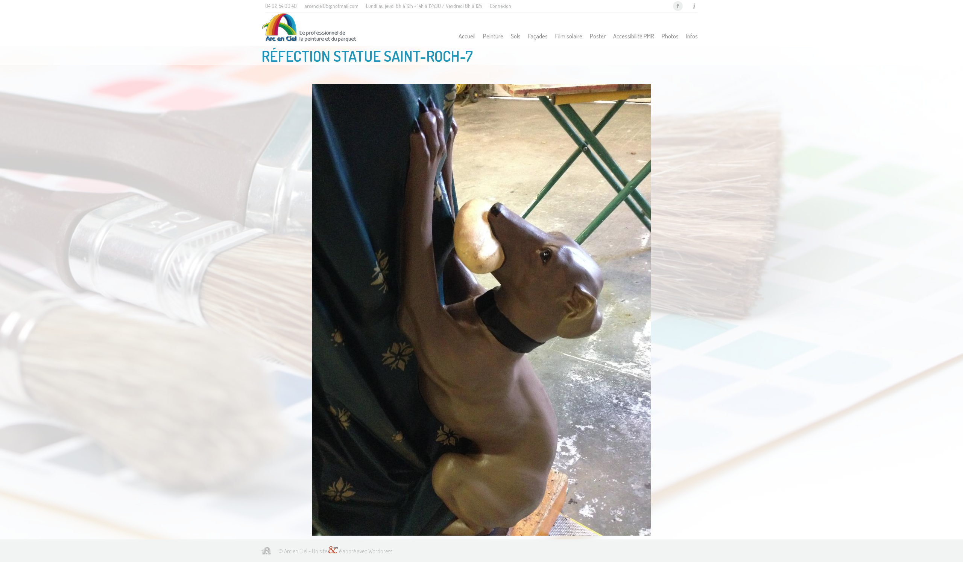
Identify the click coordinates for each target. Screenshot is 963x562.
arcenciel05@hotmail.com (331, 6)
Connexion (500, 6)
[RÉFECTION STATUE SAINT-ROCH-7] (481, 310)
